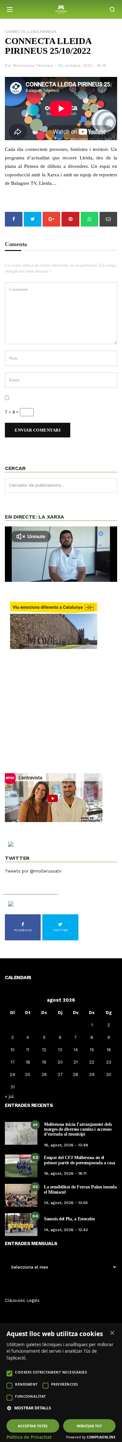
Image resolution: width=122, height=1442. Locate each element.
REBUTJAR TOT (89, 1425)
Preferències (64, 1384)
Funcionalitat (30, 1396)
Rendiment (26, 1384)
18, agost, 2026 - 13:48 (66, 1145)
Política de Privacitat (29, 1437)
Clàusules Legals (22, 1300)
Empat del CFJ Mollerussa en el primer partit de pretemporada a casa (79, 1160)
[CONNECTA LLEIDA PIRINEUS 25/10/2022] (61, 108)
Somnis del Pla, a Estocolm (69, 1218)
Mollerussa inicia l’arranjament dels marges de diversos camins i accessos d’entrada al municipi (78, 1129)
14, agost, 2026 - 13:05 (66, 1202)
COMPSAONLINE (101, 1437)
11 (27, 1049)
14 (76, 1049)
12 (44, 1049)
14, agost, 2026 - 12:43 (66, 1230)
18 (28, 1062)
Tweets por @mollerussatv (33, 871)
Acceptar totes (32, 1425)
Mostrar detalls (32, 1408)
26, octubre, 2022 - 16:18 (82, 65)
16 (109, 1049)
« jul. (10, 1096)
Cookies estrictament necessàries (51, 1372)
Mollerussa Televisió (33, 65)
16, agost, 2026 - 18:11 (65, 1173)
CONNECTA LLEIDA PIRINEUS (31, 32)
